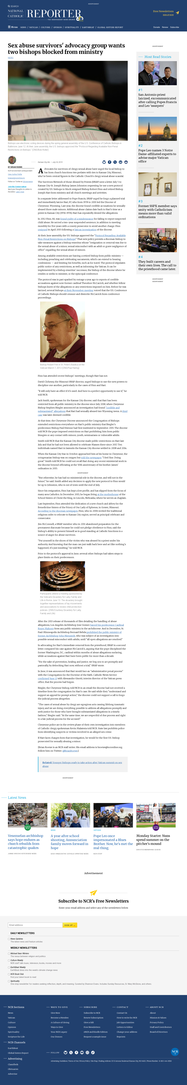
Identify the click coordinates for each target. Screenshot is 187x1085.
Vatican (33, 27)
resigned (42, 229)
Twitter (71, 1052)
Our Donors (56, 1036)
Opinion (57, 27)
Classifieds (13, 1064)
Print (126, 162)
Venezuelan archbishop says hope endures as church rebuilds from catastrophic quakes (25, 842)
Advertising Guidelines (59, 1061)
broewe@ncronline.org (16, 178)
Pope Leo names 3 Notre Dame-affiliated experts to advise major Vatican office (157, 156)
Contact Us (122, 1013)
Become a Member (60, 1017)
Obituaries (13, 1069)
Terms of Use (73, 1061)
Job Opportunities (125, 1022)
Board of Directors (159, 1032)
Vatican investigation (85, 229)
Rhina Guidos (155, 850)
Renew (165, 27)
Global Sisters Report (110, 27)
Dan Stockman (142, 850)
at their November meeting (78, 290)
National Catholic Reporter (175, 1052)
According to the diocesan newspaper (58, 511)
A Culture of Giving (60, 1022)
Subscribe (174, 27)
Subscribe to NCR (92, 1013)
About (153, 1013)
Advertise (12, 1074)
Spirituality (72, 27)
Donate (156, 27)
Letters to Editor (125, 1027)
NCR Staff (98, 854)
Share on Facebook (109, 162)
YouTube (82, 1052)
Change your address (127, 1032)
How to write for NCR (127, 1017)
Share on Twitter (115, 162)
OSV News (32, 854)
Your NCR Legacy (59, 1032)
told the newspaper (91, 457)
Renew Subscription (93, 1017)
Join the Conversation (17, 187)
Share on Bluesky (104, 162)
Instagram (87, 1052)
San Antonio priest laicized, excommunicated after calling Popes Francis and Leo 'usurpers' (157, 100)
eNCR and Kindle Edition (96, 1032)
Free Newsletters (92, 1027)
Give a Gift (89, 1022)
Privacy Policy (157, 1022)
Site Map (94, 1061)
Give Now (55, 1013)
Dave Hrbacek (57, 854)
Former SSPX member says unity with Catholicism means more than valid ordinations (157, 211)
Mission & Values (158, 1017)
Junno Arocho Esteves (18, 854)
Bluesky (65, 1052)
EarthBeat (88, 27)
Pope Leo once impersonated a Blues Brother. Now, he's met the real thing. (113, 842)
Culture (45, 27)
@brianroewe (28, 182)
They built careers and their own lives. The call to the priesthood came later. (157, 265)
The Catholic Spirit (71, 854)
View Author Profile (15, 174)
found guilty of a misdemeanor (76, 218)
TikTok (93, 1052)
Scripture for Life (16, 1036)
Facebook (76, 1052)
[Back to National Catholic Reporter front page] (45, 15)
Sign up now (168, 15)
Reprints (121, 1036)
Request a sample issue (95, 1036)
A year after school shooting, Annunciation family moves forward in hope (69, 842)
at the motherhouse (108, 494)
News (23, 27)
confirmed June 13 (47, 678)
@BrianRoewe (70, 750)
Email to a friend (120, 162)
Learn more (20, 192)
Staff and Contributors (161, 1027)
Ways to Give (57, 1027)
